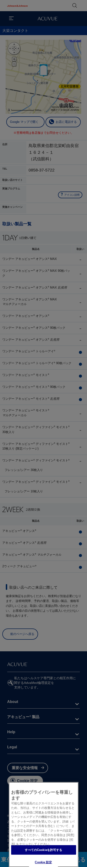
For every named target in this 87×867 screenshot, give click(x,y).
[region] (43, 824)
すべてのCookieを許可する (43, 850)
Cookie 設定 (43, 862)
